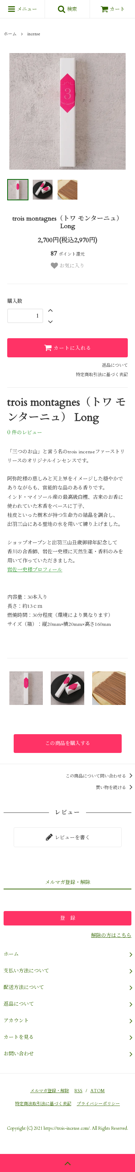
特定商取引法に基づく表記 (102, 375)
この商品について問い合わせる (96, 776)
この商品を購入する (67, 743)
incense (33, 34)
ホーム (10, 34)
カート (117, 9)
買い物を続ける (111, 787)
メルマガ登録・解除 (49, 1091)
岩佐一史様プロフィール (34, 569)
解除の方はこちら (111, 935)
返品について (115, 365)
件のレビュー (24, 432)
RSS (78, 1091)
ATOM (97, 1091)
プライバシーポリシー (98, 1104)
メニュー (26, 9)
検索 (71, 9)
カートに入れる (71, 347)
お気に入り (71, 265)
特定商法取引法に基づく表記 (43, 1104)
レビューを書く (71, 837)
